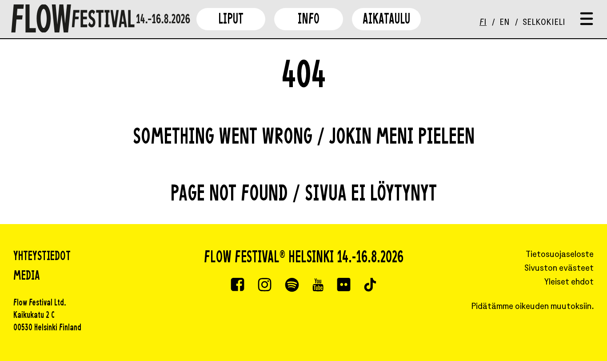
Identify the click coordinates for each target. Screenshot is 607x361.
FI (483, 23)
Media (26, 276)
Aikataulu (386, 20)
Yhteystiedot (42, 257)
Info (308, 20)
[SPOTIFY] (292, 286)
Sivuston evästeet (559, 269)
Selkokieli (544, 23)
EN (504, 23)
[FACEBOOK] (238, 286)
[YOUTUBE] (318, 286)
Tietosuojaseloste (560, 255)
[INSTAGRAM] (265, 286)
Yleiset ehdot (569, 282)
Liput (231, 20)
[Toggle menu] (586, 19)
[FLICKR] (344, 286)
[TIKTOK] (370, 286)
